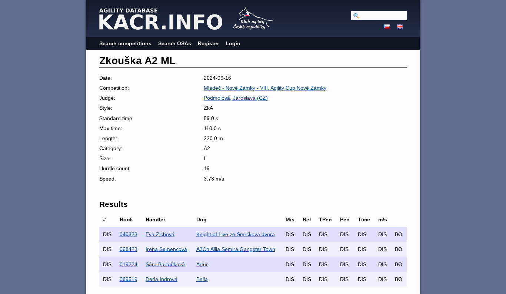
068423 (128, 249)
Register (208, 43)
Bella (202, 279)
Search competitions (125, 43)
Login (233, 43)
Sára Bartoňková (165, 264)
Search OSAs (174, 43)
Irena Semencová (166, 249)
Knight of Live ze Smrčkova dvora (235, 234)
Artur (202, 264)
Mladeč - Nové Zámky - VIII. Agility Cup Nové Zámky (265, 88)
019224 (128, 264)
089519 (128, 279)
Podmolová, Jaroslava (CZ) (236, 98)
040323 (128, 234)
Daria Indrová (161, 279)
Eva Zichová (160, 234)
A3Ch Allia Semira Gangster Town (235, 249)
